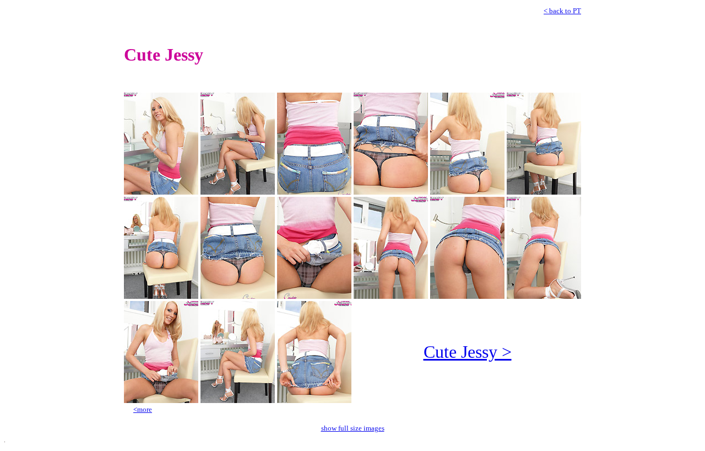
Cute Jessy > (468, 352)
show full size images (352, 428)
